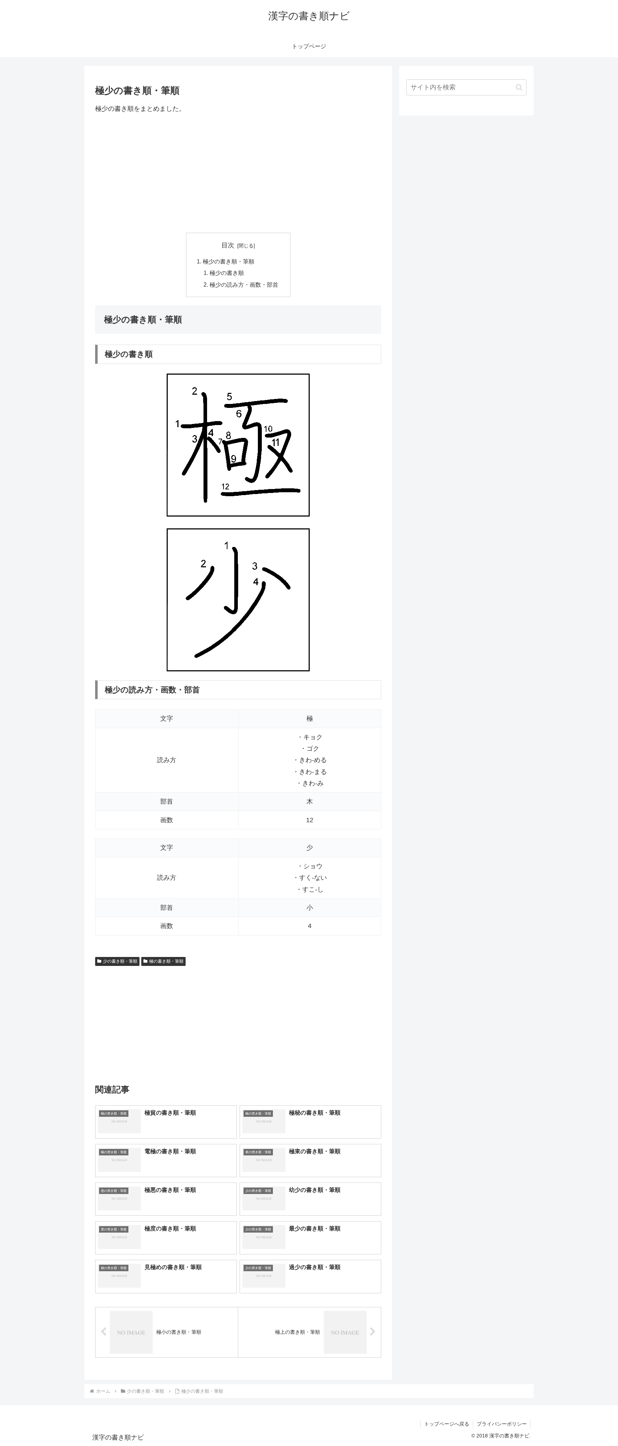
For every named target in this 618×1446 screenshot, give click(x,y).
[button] (519, 87)
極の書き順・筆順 (166, 961)
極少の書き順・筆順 (228, 261)
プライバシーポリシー (502, 1424)
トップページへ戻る (446, 1424)
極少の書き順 (227, 273)
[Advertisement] (238, 173)
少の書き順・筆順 (120, 961)
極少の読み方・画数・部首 (244, 284)
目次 (227, 245)
